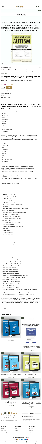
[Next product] (40, 67)
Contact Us (17, 430)
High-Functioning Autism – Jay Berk (31, 374)
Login (16, 432)
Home (2, 67)
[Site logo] (21, 6)
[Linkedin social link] (8, 97)
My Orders (31, 430)
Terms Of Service (4, 432)
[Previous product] (38, 67)
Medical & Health (7, 67)
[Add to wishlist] (12, 336)
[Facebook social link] (4, 97)
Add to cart (9, 87)
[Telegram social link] (9, 97)
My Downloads (31, 432)
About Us (2, 428)
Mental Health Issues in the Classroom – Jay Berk (10, 339)
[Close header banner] (40, 1)
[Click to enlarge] (3, 63)
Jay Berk (4, 95)
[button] (10, 336)
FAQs (16, 428)
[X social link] (5, 97)
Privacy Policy (3, 430)
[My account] (41, 7)
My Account (31, 428)
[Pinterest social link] (7, 97)
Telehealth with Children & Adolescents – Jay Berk (11, 374)
